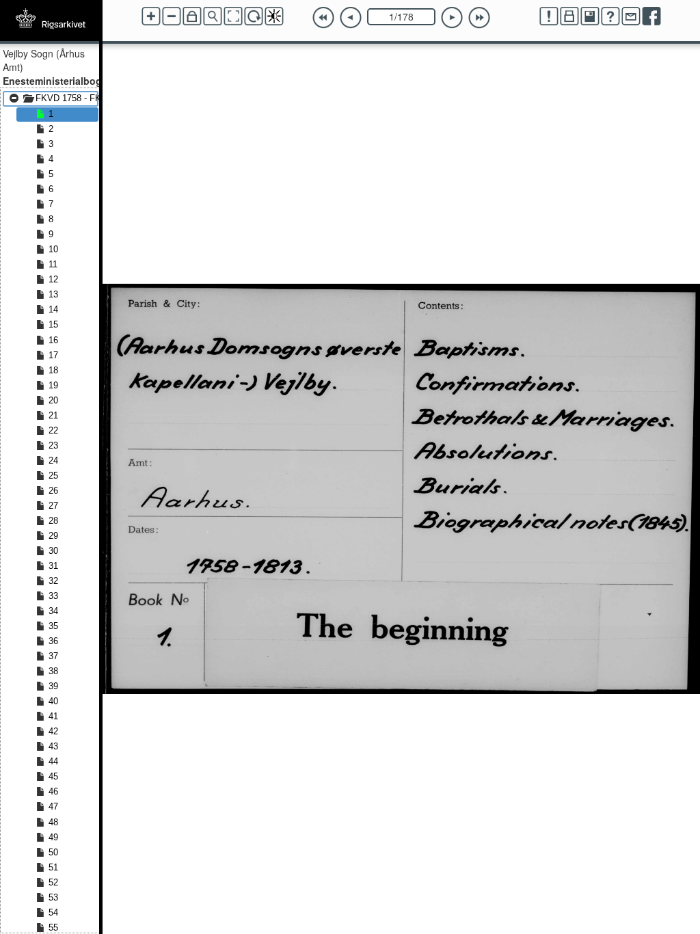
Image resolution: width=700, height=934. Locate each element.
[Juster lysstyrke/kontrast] (274, 16)
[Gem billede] (590, 16)
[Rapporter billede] (548, 16)
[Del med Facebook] (651, 16)
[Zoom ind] (151, 16)
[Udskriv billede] (569, 16)
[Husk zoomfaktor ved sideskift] (192, 16)
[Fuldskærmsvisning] (233, 16)
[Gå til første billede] (323, 18)
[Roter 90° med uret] (253, 16)
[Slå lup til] (212, 16)
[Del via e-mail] (631, 16)
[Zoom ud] (171, 16)
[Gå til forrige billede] (351, 18)
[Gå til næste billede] (452, 18)
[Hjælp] (610, 16)
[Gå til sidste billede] (479, 18)
